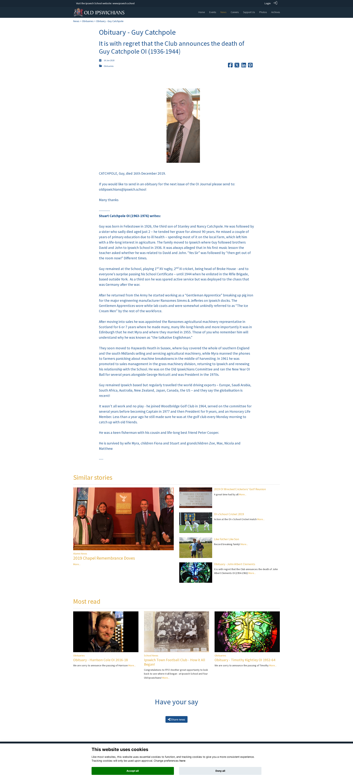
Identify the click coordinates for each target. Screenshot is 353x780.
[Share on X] (237, 66)
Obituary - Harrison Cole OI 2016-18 (100, 659)
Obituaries (88, 21)
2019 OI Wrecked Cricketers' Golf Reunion (240, 489)
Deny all (220, 770)
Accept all (132, 770)
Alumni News (80, 553)
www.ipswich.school (124, 3)
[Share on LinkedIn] (243, 66)
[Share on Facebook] (230, 66)
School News (151, 655)
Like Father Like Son (226, 539)
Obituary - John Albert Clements (234, 564)
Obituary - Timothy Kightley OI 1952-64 (245, 659)
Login (268, 3)
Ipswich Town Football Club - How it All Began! (174, 661)
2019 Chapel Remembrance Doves (104, 558)
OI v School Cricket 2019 (229, 514)
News (76, 21)
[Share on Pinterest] (250, 66)
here (182, 760)
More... (77, 564)
